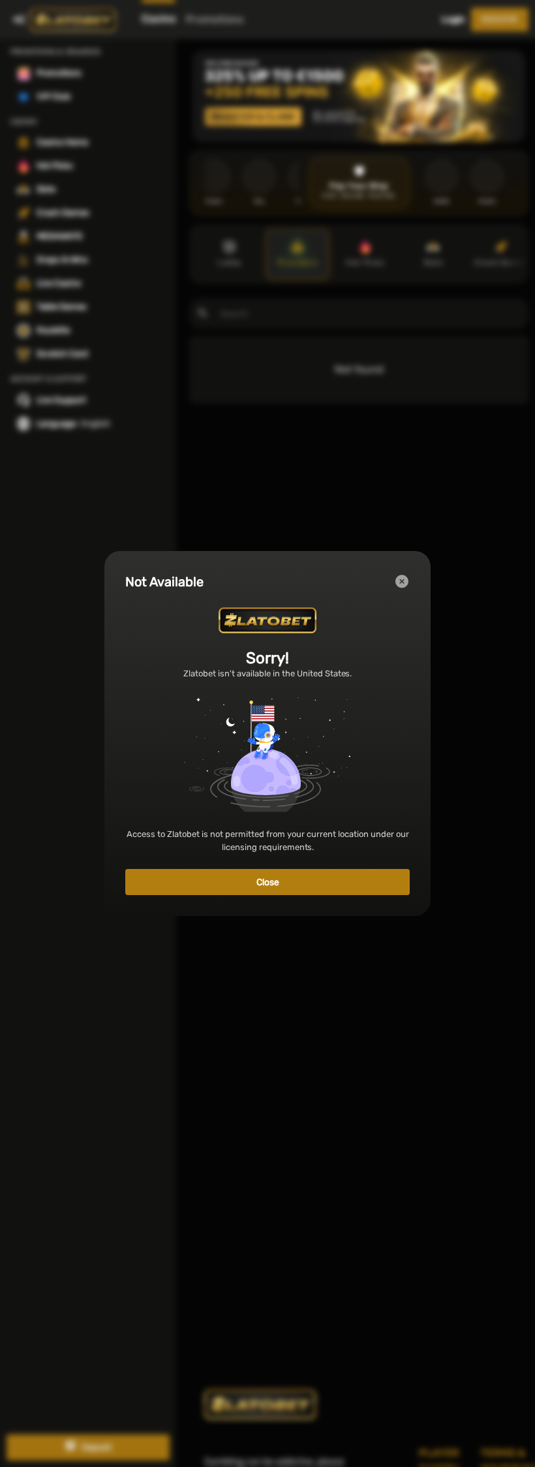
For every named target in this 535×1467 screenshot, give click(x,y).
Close (267, 882)
